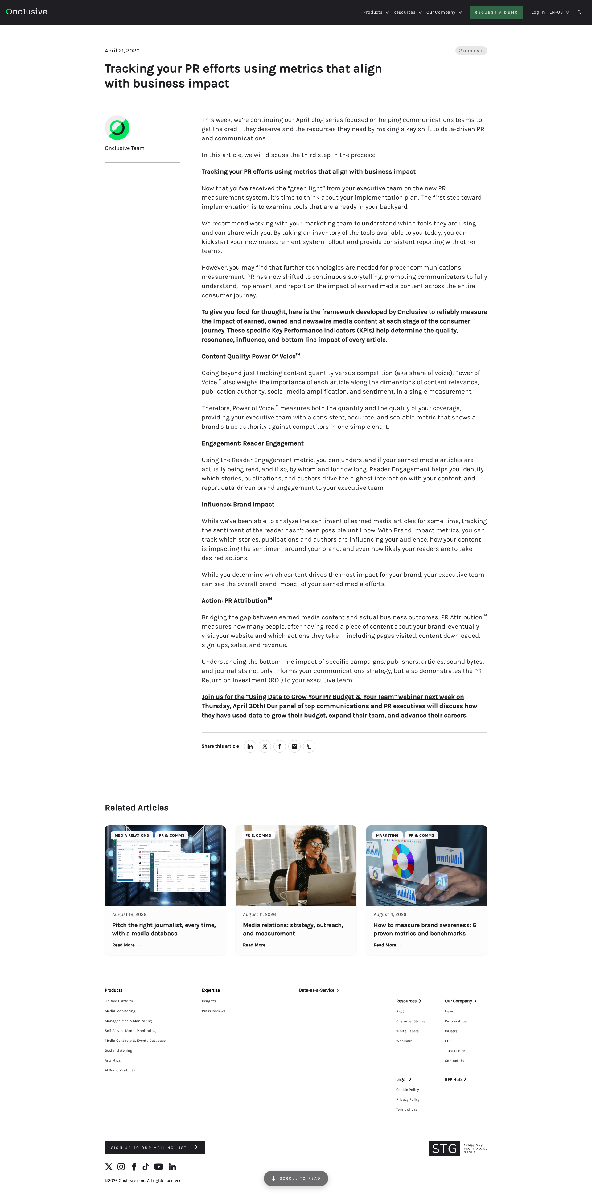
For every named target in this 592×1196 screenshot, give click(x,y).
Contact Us (454, 1060)
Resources (404, 12)
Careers (451, 1031)
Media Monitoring (120, 1011)
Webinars (404, 1041)
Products (372, 12)
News (449, 1011)
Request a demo (496, 12)
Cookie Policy (407, 1089)
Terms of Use (406, 1109)
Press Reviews (213, 1011)
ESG (448, 1041)
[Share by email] (294, 746)
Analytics (113, 1060)
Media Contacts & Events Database (135, 1040)
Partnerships (456, 1021)
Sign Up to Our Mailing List (150, 1147)
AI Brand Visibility (120, 1070)
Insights (209, 1001)
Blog (400, 1011)
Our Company (441, 12)
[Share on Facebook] (279, 746)
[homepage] (43, 12)
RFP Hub (453, 1079)
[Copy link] (309, 746)
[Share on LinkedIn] (250, 746)
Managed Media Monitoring (128, 1021)
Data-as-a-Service (316, 990)
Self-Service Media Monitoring (130, 1031)
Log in (538, 12)
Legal (401, 1079)
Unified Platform (119, 1001)
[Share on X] (265, 746)
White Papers (407, 1031)
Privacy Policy (408, 1099)
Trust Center (455, 1051)
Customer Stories (411, 1021)
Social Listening (118, 1050)
